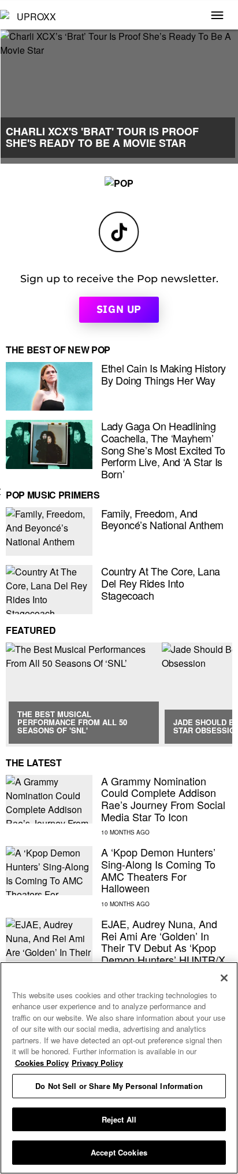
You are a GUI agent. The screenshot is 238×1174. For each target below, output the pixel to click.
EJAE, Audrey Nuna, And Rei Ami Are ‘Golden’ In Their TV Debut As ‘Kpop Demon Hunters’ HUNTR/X (163, 941)
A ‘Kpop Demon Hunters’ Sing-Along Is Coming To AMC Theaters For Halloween (158, 869)
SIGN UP (119, 309)
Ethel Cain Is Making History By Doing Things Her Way (163, 373)
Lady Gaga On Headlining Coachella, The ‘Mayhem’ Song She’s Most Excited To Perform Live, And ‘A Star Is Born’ (163, 449)
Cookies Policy (42, 1062)
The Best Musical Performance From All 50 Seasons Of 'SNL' (72, 722)
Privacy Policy (97, 1062)
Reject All (119, 1119)
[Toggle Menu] (217, 16)
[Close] (224, 978)
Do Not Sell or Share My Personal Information (119, 1085)
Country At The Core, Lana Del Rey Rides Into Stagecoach (160, 582)
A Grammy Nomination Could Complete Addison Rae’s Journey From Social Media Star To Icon (163, 798)
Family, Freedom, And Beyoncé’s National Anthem (162, 519)
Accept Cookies (119, 1152)
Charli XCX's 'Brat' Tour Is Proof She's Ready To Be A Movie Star (102, 137)
